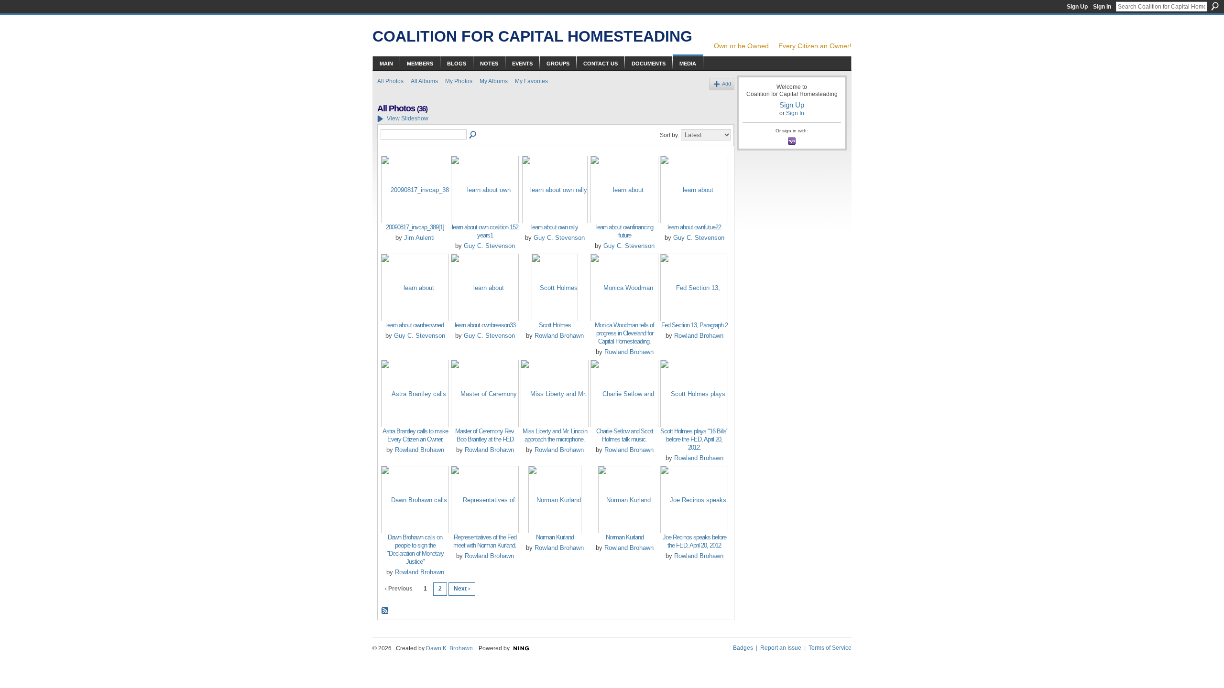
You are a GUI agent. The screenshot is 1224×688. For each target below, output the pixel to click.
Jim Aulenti (419, 237)
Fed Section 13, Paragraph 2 (694, 325)
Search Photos (473, 135)
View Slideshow (407, 118)
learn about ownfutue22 (694, 227)
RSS (385, 611)
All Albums (424, 81)
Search (1215, 6)
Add (726, 83)
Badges (743, 648)
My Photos (458, 81)
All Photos (390, 81)
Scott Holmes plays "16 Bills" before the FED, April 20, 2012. (694, 439)
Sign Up (1077, 6)
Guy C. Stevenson (489, 245)
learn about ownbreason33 (485, 325)
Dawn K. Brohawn (449, 648)
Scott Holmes (555, 325)
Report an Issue (780, 648)
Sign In (1102, 6)
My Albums (494, 81)
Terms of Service (830, 648)
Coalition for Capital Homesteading (532, 36)
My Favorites (531, 81)
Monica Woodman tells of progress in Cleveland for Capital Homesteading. (624, 333)
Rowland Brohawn (559, 335)
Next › (462, 588)
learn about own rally (554, 227)
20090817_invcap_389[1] (415, 227)
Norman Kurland (555, 537)
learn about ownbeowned (415, 325)
